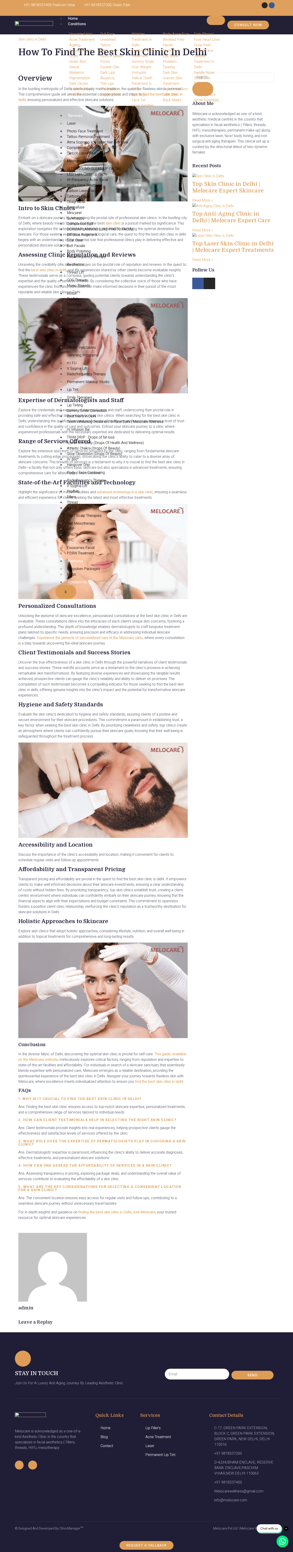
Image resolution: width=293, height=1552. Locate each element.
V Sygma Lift (77, 368)
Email (169, 1364)
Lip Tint (72, 389)
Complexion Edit (80, 148)
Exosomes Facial (81, 548)
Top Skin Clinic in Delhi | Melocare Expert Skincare (228, 187)
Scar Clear (75, 240)
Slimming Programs (82, 355)
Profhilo (73, 299)
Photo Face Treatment (85, 131)
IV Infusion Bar (78, 429)
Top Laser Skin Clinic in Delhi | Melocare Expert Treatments (233, 246)
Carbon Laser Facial (82, 191)
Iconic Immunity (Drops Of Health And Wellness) (105, 443)
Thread (72, 502)
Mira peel (74, 213)
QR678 (72, 534)
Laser (71, 123)
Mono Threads (78, 285)
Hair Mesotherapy (81, 523)
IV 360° (73, 459)
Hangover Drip (78, 465)
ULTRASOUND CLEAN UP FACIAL (94, 169)
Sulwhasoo (75, 218)
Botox (72, 293)
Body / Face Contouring (86, 472)
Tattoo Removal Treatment (88, 137)
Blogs (71, 574)
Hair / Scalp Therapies (84, 515)
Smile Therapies (79, 397)
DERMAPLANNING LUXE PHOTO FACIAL (100, 229)
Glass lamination (79, 310)
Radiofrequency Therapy (86, 257)
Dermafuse (75, 207)
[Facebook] (272, 5)
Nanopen (74, 329)
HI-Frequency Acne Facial (87, 180)
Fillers (71, 342)
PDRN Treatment (80, 553)
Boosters (74, 304)
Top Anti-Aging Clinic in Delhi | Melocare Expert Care (231, 217)
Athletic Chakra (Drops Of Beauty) (93, 448)
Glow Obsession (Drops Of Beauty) (94, 454)
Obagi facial (76, 202)
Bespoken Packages (83, 569)
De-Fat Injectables (81, 347)
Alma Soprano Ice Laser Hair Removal (97, 142)
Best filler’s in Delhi (81, 416)
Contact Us (77, 582)
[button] (19, 65)
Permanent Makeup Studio (88, 382)
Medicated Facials (81, 161)
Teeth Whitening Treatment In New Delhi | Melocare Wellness (115, 422)
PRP (70, 529)
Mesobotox (76, 336)
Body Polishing (79, 251)
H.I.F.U (71, 363)
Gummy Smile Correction (87, 411)
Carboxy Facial (78, 196)
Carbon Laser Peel (81, 153)
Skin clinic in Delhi (32, 39)
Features (75, 561)
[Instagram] (265, 5)
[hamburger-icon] (216, 20)
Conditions (77, 24)
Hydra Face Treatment (84, 185)
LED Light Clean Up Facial (87, 174)
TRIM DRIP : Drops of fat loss (91, 437)
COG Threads (77, 280)
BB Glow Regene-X (82, 235)
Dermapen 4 (77, 323)
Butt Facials (76, 246)
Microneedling (78, 315)
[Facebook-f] (19, 1465)
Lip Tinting (75, 405)
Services (75, 115)
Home (73, 18)
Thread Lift (75, 272)
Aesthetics (75, 264)
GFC (70, 540)
